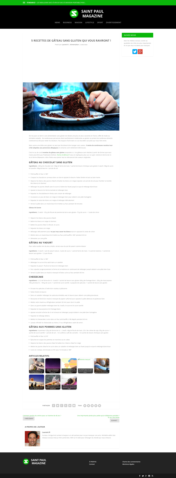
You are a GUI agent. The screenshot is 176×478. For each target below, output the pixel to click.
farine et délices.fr (63, 155)
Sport (100, 23)
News (57, 23)
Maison (78, 23)
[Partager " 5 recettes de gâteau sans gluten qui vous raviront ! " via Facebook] (54, 406)
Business (67, 23)
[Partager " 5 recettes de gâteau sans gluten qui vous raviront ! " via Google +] (62, 406)
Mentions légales (128, 464)
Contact (92, 464)
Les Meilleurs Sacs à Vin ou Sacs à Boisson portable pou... (61, 3)
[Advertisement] (71, 67)
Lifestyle (89, 23)
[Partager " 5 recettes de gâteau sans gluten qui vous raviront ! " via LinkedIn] (70, 406)
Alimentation (74, 45)
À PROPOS (92, 462)
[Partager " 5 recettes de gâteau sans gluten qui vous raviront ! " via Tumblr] (66, 406)
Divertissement (113, 23)
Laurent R (65, 45)
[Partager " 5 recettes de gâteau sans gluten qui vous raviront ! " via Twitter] (58, 406)
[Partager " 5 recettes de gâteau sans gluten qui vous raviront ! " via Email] (74, 406)
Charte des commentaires (131, 462)
